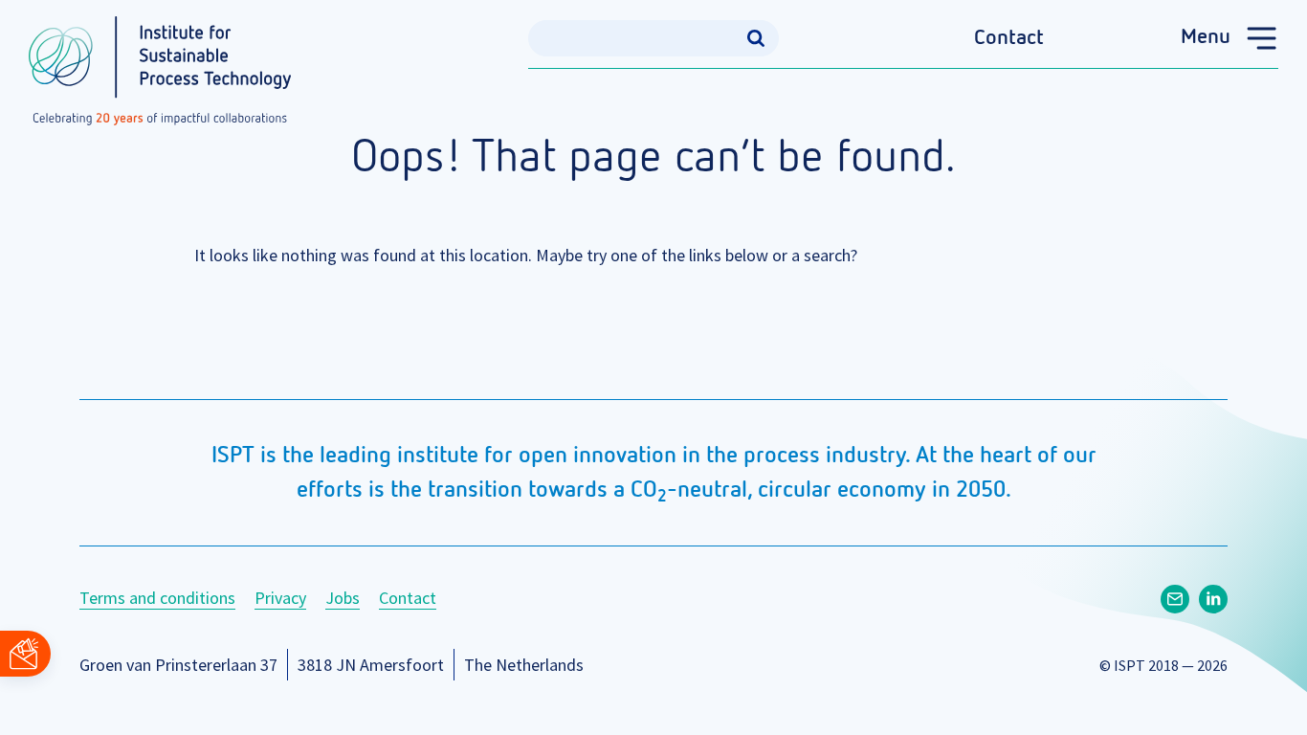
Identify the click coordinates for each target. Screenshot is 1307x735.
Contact (1009, 38)
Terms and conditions (157, 598)
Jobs (342, 598)
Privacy (280, 598)
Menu (1205, 37)
